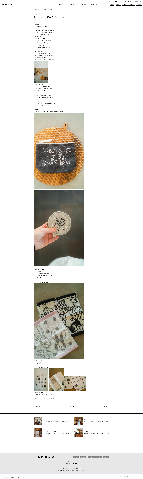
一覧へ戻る (71, 406)
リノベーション (71, 4)
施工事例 (84, 4)
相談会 (112, 4)
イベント (98, 4)
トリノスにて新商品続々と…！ (49, 9)
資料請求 (118, 4)
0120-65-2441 (119, 1)
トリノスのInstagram (45, 275)
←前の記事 (37, 406)
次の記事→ (107, 406)
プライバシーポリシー (136, 476)
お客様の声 (91, 4)
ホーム (35, 9)
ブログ (104, 4)
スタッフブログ (40, 9)
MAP (80, 468)
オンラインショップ (38, 59)
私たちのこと (62, 4)
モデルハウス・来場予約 (128, 4)
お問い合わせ (123, 476)
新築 (78, 4)
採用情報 (139, 4)
